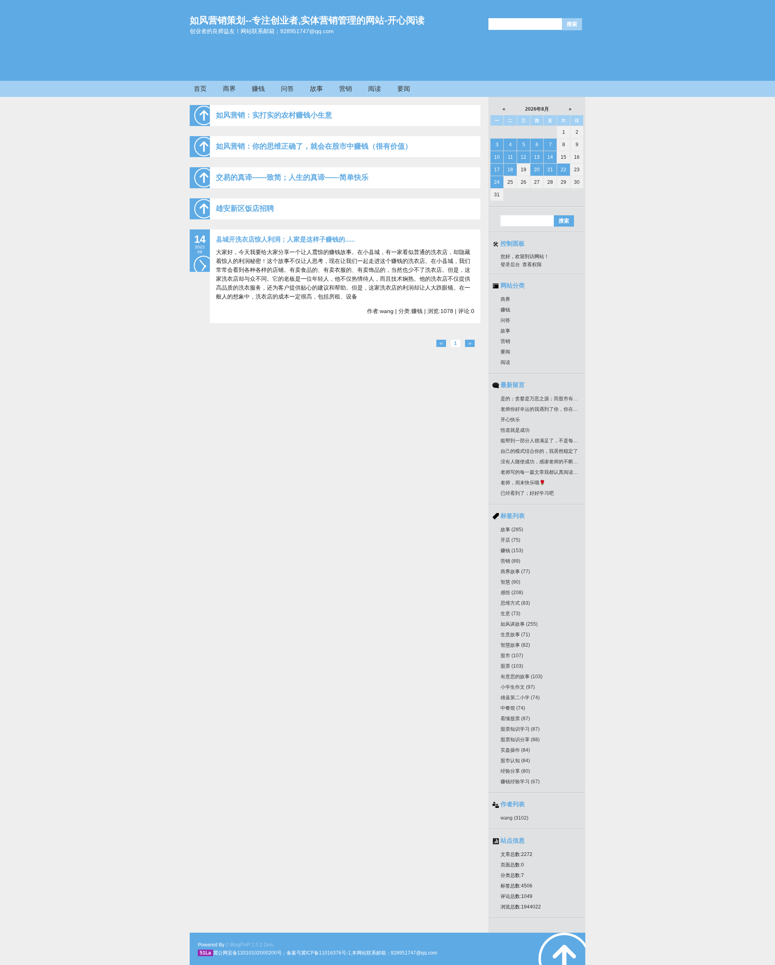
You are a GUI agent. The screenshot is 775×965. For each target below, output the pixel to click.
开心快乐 (510, 420)
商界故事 (515, 571)
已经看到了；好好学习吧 (527, 493)
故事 (316, 88)
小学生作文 (518, 687)
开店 (510, 540)
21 (550, 169)
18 (510, 169)
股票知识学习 (520, 729)
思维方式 (515, 603)
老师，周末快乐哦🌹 (523, 483)
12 (523, 157)
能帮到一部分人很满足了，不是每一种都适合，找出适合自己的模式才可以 (580, 441)
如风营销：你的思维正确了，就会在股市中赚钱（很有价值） (314, 146)
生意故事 (515, 634)
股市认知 (515, 760)
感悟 (512, 592)
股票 (512, 666)
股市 (512, 655)
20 (537, 169)
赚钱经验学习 (520, 781)
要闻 (403, 88)
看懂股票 (515, 718)
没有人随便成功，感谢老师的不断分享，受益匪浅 (554, 462)
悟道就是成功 (515, 430)
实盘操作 (515, 750)
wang (514, 818)
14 (550, 157)
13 (537, 157)
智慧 (510, 582)
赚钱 (258, 88)
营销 (345, 88)
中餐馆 (513, 708)
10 (497, 157)
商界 (229, 88)
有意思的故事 (521, 676)
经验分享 (515, 771)
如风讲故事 (519, 624)
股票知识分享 (520, 739)
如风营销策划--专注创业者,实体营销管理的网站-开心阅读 (307, 20)
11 (510, 157)
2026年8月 (537, 109)
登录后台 (510, 264)
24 (497, 182)
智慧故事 (515, 645)
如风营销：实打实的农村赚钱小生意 (274, 115)
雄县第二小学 (520, 697)
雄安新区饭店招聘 (245, 208)
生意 (510, 613)
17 (497, 169)
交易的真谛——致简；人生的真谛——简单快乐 (292, 177)
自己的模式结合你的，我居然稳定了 (539, 451)
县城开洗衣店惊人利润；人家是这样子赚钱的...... (285, 239)
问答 (287, 88)
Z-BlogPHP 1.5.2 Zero (250, 945)
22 (563, 169)
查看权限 (532, 264)
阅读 (374, 88)
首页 (200, 88)
